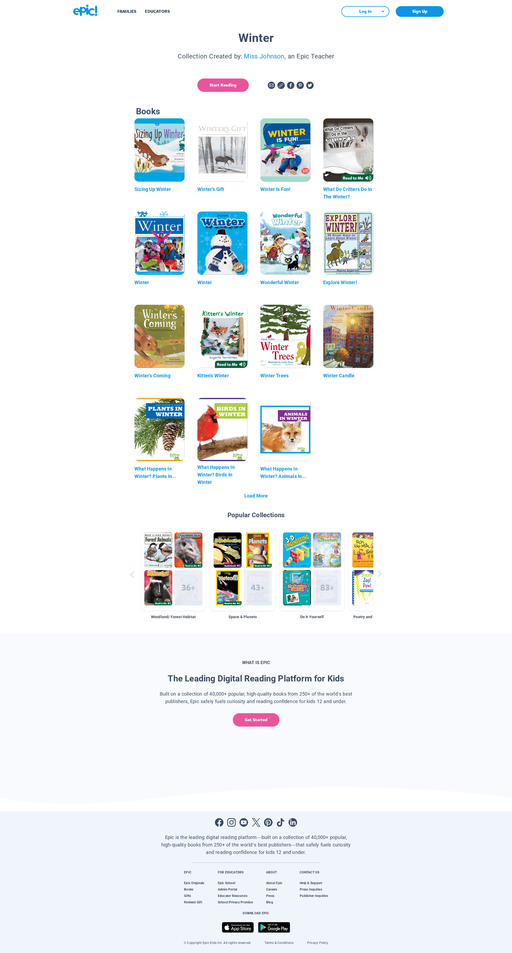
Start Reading (223, 85)
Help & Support (311, 883)
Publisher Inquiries (314, 896)
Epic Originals (194, 883)
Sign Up (419, 11)
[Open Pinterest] (268, 822)
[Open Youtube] (243, 822)
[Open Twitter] (256, 822)
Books (188, 889)
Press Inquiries (311, 889)
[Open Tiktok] (280, 822)
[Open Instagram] (231, 822)
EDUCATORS (157, 11)
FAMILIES (126, 11)
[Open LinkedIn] (293, 822)
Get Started (256, 720)
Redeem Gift (193, 902)
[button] (173, 570)
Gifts (187, 896)
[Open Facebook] (219, 822)
